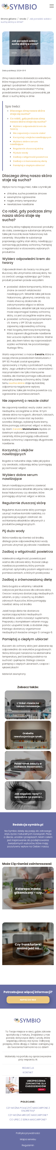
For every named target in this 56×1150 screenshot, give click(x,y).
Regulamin (28, 1145)
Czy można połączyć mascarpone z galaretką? (28, 1109)
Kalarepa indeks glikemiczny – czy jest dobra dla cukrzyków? (28, 891)
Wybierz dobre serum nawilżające (24, 143)
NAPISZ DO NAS (28, 999)
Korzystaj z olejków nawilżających (32, 137)
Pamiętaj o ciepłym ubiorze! (29, 165)
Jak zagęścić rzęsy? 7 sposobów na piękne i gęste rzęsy (28, 795)
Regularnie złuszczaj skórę (28, 148)
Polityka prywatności (28, 1133)
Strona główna (9, 18)
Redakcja (28, 1068)
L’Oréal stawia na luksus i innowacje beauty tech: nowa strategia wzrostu (28, 705)
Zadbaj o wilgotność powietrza (30, 156)
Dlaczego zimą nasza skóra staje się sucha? (27, 112)
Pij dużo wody (20, 152)
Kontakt (28, 1072)
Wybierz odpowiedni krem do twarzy (28, 127)
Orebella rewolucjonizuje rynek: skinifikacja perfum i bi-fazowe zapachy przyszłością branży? (28, 735)
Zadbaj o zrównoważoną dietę (30, 161)
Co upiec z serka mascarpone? (28, 1119)
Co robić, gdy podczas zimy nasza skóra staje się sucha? (28, 120)
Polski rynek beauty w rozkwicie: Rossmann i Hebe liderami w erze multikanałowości (28, 765)
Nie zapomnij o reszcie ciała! (29, 133)
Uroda (23, 18)
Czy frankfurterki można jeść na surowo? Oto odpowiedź (28, 946)
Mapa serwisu (28, 1139)
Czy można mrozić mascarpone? (28, 1115)
